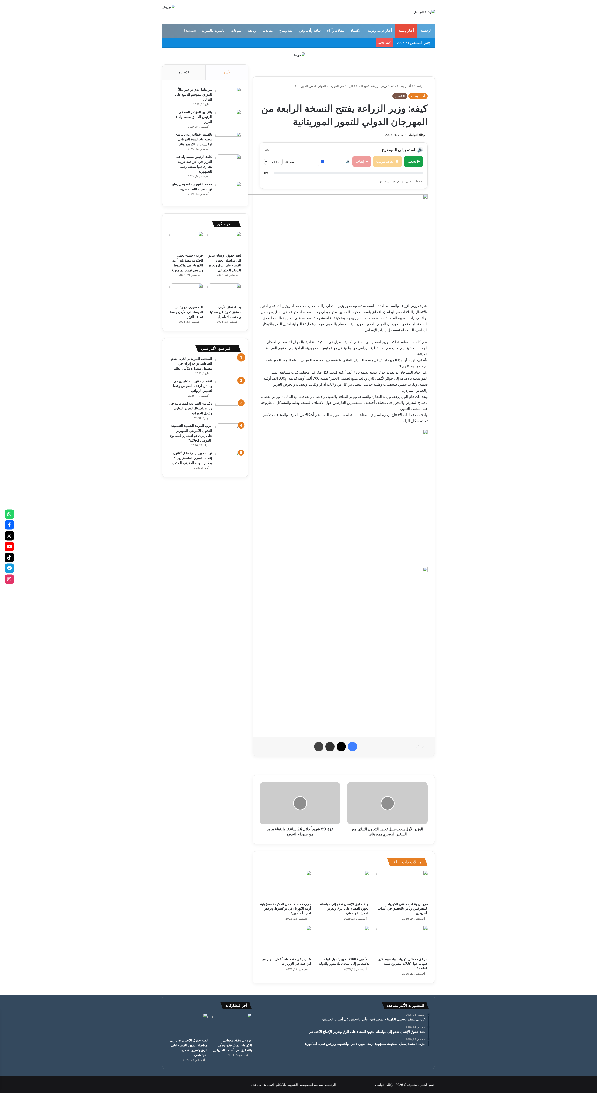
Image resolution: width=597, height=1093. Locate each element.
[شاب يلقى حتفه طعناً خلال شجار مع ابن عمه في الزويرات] (285, 940)
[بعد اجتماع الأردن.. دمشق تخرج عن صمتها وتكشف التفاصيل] (224, 293)
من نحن (256, 1084)
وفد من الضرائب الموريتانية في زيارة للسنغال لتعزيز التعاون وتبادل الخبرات (190, 408)
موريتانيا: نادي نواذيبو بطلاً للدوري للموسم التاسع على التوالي (193, 94)
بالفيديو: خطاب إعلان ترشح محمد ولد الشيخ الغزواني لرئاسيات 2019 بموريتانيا (194, 139)
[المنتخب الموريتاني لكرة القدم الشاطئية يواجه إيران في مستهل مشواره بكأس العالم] (228, 365)
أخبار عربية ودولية (380, 30)
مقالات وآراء (335, 30)
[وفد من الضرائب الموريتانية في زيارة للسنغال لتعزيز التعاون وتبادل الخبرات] (228, 410)
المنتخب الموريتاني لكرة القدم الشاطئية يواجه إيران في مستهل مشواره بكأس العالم (191, 363)
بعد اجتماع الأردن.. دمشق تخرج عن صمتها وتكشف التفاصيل (225, 312)
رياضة (252, 30)
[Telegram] (9, 568)
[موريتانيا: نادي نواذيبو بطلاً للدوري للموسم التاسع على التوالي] (228, 96)
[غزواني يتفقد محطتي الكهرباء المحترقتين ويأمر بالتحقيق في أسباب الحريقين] (402, 885)
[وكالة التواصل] (424, 11)
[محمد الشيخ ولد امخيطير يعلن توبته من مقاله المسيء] (228, 190)
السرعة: (289, 161)
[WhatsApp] (9, 514)
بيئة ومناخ (285, 30)
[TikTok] (9, 557)
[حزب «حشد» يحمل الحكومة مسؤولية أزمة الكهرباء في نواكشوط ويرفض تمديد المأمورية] (285, 885)
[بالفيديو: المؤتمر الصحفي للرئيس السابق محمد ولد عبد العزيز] (228, 118)
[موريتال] (298, 54)
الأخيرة (184, 72)
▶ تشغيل (413, 161)
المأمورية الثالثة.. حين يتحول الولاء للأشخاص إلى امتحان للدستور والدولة (344, 961)
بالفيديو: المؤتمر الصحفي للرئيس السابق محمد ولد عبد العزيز (192, 117)
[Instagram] (9, 579)
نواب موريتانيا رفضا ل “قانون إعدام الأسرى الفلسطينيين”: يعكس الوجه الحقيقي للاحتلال (192, 458)
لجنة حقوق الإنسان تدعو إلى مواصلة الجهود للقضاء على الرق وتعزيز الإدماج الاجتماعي (344, 908)
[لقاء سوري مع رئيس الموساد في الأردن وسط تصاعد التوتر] (186, 293)
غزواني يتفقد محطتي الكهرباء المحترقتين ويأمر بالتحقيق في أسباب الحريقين (403, 908)
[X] (9, 535)
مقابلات (268, 30)
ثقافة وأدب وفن (310, 30)
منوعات (236, 30)
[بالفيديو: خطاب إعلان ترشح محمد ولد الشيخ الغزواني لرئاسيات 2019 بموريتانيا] (228, 141)
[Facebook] (9, 525)
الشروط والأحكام (287, 1084)
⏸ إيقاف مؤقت (387, 161)
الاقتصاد (356, 30)
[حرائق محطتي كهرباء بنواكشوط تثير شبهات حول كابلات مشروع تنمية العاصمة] (402, 940)
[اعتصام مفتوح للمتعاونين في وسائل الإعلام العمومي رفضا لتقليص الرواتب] (228, 387)
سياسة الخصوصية (311, 1084)
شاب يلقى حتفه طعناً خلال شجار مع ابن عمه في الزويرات (286, 961)
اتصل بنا (268, 1084)
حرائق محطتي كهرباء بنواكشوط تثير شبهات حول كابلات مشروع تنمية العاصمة (403, 963)
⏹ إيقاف (361, 161)
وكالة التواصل (417, 134)
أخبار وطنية (406, 30)
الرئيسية (426, 30)
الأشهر (227, 72)
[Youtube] (9, 546)
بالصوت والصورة (213, 30)
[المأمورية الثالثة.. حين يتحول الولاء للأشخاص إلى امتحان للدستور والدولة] (343, 940)
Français (190, 30)
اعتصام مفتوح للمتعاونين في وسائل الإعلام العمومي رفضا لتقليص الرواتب (192, 386)
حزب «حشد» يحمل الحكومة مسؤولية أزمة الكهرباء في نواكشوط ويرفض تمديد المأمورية (285, 908)
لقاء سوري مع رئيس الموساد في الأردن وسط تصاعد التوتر (186, 312)
